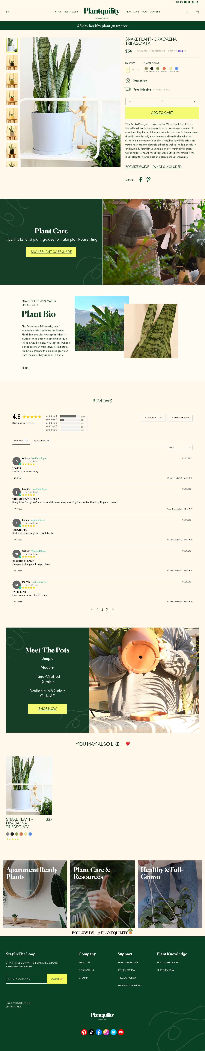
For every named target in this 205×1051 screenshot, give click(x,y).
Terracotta (164, 68)
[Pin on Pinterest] (148, 180)
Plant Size (130, 63)
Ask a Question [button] (155, 418)
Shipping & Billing (128, 963)
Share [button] (19, 478)
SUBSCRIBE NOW (135, 26)
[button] (186, 478)
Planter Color (151, 63)
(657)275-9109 (13, 1007)
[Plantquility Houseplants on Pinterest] (84, 1032)
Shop (58, 12)
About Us (84, 963)
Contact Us (86, 970)
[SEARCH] (8, 12)
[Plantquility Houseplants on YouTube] (121, 1032)
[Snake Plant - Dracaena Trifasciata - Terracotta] (21, 834)
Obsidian (152, 68)
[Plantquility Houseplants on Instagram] (106, 1032)
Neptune (176, 68)
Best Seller (71, 12)
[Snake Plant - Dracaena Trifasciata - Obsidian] (12, 834)
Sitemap (83, 978)
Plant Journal (151, 12)
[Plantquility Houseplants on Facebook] (99, 1032)
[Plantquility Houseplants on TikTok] (91, 1032)
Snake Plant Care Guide (51, 251)
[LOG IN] (186, 12)
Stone (146, 68)
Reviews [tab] (18, 440)
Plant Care (132, 12)
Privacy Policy (127, 978)
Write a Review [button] (181, 418)
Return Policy (126, 970)
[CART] (196, 12)
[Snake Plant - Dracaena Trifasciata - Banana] (25, 834)
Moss (158, 68)
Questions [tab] (39, 440)
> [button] (113, 609)
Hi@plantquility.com (19, 1003)
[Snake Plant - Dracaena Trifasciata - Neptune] (30, 834)
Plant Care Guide (167, 963)
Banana (171, 68)
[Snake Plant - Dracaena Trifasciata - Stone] (7, 834)
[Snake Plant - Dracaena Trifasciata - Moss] (16, 834)
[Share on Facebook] (140, 180)
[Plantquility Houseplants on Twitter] (113, 1032)
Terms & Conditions (130, 985)
